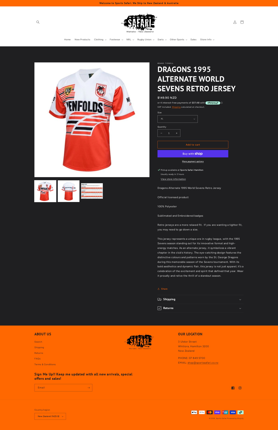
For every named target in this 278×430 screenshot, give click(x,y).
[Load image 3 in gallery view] (92, 191)
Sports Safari (221, 418)
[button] (38, 22)
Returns (38, 353)
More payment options (193, 161)
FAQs (37, 358)
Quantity (162, 127)
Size (160, 112)
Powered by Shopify (235, 418)
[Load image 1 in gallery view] (45, 191)
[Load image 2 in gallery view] (68, 191)
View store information (173, 179)
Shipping (176, 107)
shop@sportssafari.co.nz (203, 362)
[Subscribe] (88, 387)
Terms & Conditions (45, 364)
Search (38, 341)
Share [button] (164, 289)
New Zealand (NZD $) (49, 416)
